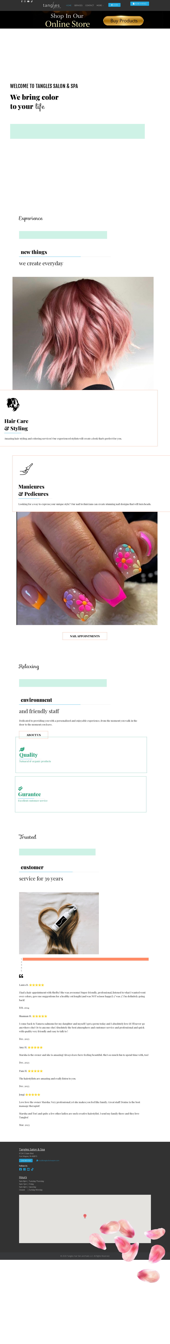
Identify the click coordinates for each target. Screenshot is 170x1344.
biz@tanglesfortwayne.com (49, 1160)
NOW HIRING (140, 3)
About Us (33, 735)
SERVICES (78, 5)
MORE (99, 5)
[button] (85, 1216)
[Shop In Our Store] (85, 20)
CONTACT (89, 5)
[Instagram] (25, 1)
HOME (68, 5)
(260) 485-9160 (26, 1161)
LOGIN (115, 5)
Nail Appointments (85, 636)
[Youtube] (28, 1)
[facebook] (21, 1)
